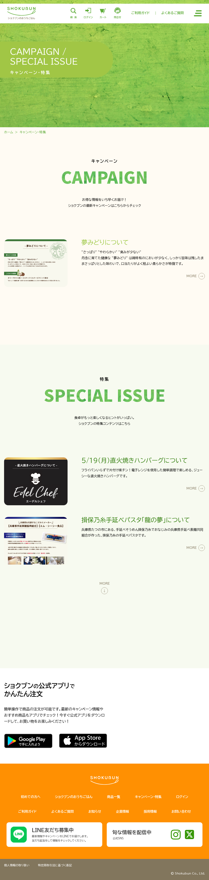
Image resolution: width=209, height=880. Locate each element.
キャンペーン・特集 (148, 796)
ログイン (88, 17)
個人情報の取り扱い (16, 865)
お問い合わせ (181, 811)
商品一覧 (113, 796)
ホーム (8, 132)
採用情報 (150, 811)
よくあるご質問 (172, 13)
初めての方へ (30, 796)
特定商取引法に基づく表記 (55, 865)
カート (103, 17)
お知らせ (94, 811)
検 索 (73, 17)
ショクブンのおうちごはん (73, 796)
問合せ (117, 17)
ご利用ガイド (140, 13)
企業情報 (122, 811)
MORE (191, 276)
